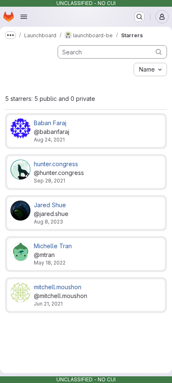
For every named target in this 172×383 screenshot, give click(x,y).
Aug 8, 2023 (48, 221)
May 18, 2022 (50, 263)
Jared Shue (50, 204)
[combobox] (150, 69)
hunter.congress (56, 163)
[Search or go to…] (139, 17)
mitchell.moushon (57, 286)
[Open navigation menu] (23, 16)
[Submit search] (159, 52)
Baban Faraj (50, 122)
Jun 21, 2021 (48, 304)
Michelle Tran (53, 245)
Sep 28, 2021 (49, 180)
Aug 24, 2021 (49, 139)
